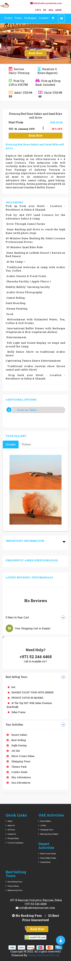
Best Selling (18, 740)
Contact (44, 18)
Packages (30, 18)
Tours (18, 18)
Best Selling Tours (14, 882)
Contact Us (11, 834)
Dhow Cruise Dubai (22, 756)
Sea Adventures (20, 782)
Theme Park (19, 766)
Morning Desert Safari (49, 834)
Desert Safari (19, 734)
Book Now (36, 53)
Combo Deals (19, 772)
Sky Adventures (21, 777)
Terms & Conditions (15, 843)
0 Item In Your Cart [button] (17, 617)
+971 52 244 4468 (36, 656)
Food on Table (27, 410)
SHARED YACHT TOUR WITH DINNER (32, 692)
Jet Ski (15, 750)
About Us (11, 825)
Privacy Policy (13, 838)
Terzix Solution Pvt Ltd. (44, 955)
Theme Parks (13, 886)
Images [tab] (11, 444)
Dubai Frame (18, 712)
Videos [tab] (26, 444)
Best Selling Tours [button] (16, 677)
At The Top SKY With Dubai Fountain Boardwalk (29, 704)
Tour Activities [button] (14, 724)
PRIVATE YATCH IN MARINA (27, 697)
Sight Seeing (19, 745)
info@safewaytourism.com (36, 908)
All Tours (11, 830)
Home (8, 18)
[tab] (35, 617)
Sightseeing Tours (14, 890)
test (13, 687)
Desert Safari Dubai (48, 858)
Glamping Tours (20, 761)
